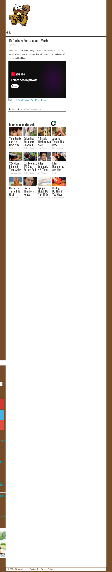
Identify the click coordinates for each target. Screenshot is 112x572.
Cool (21, 109)
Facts (24, 109)
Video (13, 109)
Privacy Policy (47, 569)
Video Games (37, 109)
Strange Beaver (21, 569)
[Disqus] (37, 241)
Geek (28, 109)
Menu (8, 32)
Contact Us (34, 569)
